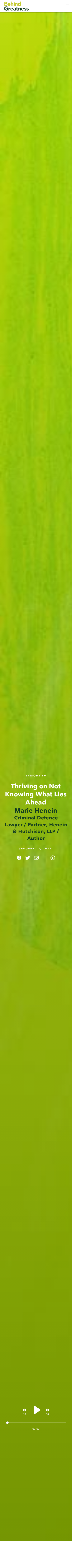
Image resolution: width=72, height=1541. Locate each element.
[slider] (36, 1423)
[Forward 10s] (47, 1410)
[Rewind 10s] (24, 1410)
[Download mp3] (53, 857)
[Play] (36, 1410)
